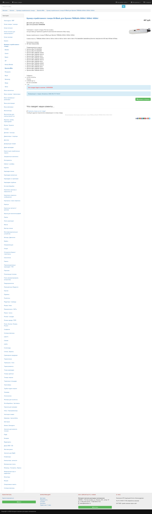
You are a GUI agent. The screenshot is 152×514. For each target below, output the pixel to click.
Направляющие (8, 245)
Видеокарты (7, 442)
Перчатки (6, 270)
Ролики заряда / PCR (10, 320)
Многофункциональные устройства (11, 233)
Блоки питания (8, 28)
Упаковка (6, 392)
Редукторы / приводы (10, 302)
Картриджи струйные (10, 182)
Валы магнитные (9, 90)
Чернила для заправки (10, 407)
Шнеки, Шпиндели (9, 425)
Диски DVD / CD (8, 445)
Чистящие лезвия (9, 414)
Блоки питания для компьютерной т (9, 32)
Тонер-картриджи (9, 370)
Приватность (44, 500)
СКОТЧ (6, 337)
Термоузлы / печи (9, 362)
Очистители (7, 257)
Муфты (6, 241)
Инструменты (8, 160)
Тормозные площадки (10, 381)
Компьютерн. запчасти (10, 460)
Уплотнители (7, 396)
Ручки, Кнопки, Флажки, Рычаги (11, 325)
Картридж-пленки (9, 171)
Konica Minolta (8, 64)
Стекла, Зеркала (9, 351)
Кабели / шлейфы (9, 164)
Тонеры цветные (9, 374)
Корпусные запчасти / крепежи (10, 209)
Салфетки (7, 329)
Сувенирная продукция (11, 355)
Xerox (6, 86)
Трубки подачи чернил (10, 388)
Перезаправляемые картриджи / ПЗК (10, 266)
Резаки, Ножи (8, 305)
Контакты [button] (95, 507)
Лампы (6, 217)
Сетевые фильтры (9, 333)
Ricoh (6, 75)
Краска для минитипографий (12, 213)
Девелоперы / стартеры (11, 136)
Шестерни (7, 422)
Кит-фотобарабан (9, 186)
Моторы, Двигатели (9, 237)
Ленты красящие (9, 221)
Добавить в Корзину (144, 99)
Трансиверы (7, 385)
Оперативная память (10, 484)
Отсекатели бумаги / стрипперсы (10, 253)
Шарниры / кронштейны (11, 418)
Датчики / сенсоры (9, 132)
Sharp (6, 83)
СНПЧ (5, 344)
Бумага (6, 41)
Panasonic (7, 72)
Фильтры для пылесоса (11, 399)
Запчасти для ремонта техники (10, 430)
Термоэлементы (8, 366)
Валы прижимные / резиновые (9, 98)
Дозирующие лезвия (10, 143)
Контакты (42, 503)
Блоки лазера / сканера (11, 24)
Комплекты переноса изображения (10, 196)
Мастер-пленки (8, 228)
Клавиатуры (7, 457)
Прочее (6, 291)
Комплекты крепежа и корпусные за (10, 190)
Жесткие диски (8, 449)
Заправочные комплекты (11, 156)
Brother (6, 50)
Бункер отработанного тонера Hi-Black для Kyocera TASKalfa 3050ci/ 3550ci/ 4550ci (94, 114)
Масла (6, 224)
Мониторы (7, 477)
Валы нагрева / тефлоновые (12, 94)
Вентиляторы (8, 110)
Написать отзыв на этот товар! (37, 111)
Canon (6, 53)
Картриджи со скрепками (11, 178)
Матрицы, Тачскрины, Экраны (12, 468)
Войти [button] (19, 502)
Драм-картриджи (9, 147)
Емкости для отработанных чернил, (12, 152)
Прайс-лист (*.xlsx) (45, 505)
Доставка (42, 498)
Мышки (6, 480)
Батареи (6, 438)
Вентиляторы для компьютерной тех (9, 115)
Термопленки (8, 359)
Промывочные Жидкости (11, 287)
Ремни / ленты (8, 313)
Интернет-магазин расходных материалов (23, 511)
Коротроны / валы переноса (12, 200)
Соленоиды (7, 348)
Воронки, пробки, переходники (9, 120)
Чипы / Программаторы (11, 410)
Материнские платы (10, 464)
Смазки (6, 340)
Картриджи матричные (10, 175)
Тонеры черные (8, 377)
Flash (5, 434)
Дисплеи (6, 140)
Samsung (7, 79)
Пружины (6, 294)
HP (5, 61)
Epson (6, 57)
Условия (42, 501)
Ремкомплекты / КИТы (10, 309)
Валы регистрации (9, 103)
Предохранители (9, 283)
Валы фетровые (8, 107)
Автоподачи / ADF (9, 20)
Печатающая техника (10, 274)
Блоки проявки (8, 37)
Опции (6, 248)
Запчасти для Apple (9, 453)
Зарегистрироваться (8, 498)
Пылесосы (7, 298)
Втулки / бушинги (9, 125)
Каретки (6, 167)
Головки (6, 129)
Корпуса (6, 204)
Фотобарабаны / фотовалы (12, 403)
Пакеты (6, 261)
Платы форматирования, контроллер (11, 278)
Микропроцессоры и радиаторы (10, 472)
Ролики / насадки (9, 316)
